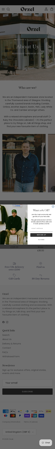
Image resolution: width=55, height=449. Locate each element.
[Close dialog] (53, 206)
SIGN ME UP (41, 235)
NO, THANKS (41, 239)
